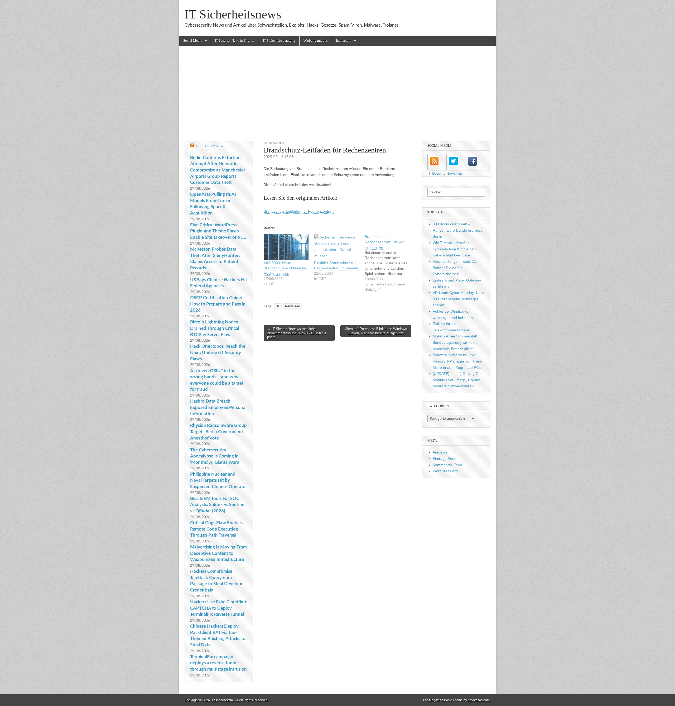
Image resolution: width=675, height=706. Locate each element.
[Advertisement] (337, 93)
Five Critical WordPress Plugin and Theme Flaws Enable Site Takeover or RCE (218, 231)
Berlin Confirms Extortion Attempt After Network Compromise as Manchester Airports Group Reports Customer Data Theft (217, 170)
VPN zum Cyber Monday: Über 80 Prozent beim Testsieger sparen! (458, 298)
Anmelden (441, 452)
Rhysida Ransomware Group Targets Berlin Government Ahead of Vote (218, 431)
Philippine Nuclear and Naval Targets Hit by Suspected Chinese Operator (218, 480)
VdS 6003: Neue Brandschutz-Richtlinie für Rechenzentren (285, 268)
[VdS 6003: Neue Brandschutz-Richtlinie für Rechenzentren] (286, 247)
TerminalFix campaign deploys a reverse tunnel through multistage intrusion (218, 663)
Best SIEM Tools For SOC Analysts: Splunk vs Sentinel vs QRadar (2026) (217, 504)
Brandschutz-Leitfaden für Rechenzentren (299, 211)
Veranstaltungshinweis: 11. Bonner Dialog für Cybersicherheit (455, 267)
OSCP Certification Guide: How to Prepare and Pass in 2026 (217, 303)
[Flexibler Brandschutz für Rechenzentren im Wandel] (336, 247)
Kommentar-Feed (447, 465)
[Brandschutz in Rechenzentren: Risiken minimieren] (390, 263)
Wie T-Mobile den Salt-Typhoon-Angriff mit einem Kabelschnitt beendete (455, 249)
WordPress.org (445, 471)
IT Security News (210, 146)
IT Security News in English (235, 40)
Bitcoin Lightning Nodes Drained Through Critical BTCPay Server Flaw (214, 328)
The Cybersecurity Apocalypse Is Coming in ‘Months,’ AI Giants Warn (214, 456)
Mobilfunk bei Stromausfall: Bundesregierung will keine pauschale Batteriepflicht (455, 342)
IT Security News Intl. (445, 173)
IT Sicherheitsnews (233, 14)
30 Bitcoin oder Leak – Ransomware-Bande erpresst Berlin (457, 230)
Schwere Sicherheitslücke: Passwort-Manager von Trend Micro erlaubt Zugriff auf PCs (457, 361)
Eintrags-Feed (444, 458)
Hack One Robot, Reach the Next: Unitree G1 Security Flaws (217, 352)
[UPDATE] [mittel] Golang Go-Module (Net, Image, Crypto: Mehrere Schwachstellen (457, 379)
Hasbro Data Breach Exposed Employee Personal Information (218, 407)
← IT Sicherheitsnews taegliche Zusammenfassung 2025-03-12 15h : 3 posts (296, 333)
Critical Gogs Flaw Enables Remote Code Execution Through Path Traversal (216, 529)
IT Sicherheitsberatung (279, 40)
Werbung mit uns (315, 40)
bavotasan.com (479, 700)
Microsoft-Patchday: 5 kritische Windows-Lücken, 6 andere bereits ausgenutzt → (376, 331)
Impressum (343, 40)
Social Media (192, 40)
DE (265, 142)
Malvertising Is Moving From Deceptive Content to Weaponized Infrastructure (218, 553)
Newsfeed (276, 142)
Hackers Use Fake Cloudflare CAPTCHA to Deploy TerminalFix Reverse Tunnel (218, 608)
